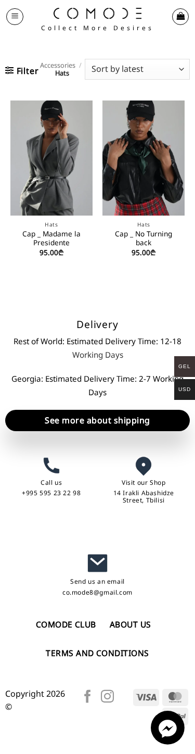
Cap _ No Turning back (143, 238)
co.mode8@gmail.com (97, 592)
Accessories (57, 65)
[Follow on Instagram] (107, 697)
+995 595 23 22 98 (51, 492)
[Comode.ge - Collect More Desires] (98, 13)
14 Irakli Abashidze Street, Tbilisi (143, 496)
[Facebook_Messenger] (168, 741)
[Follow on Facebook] (87, 697)
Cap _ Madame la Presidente (51, 238)
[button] (14, 16)
